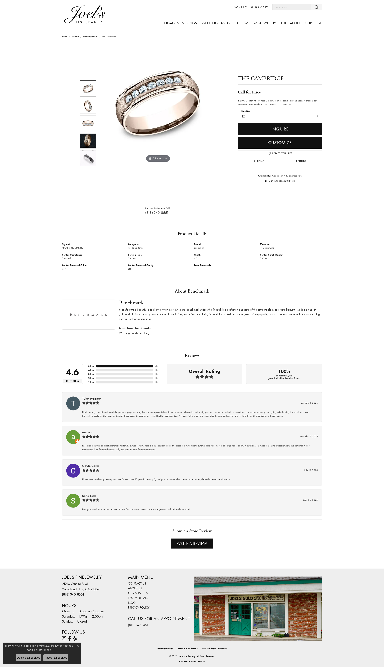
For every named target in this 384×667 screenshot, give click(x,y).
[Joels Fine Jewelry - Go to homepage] (86, 14)
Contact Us (137, 583)
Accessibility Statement (214, 648)
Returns (301, 161)
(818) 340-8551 (157, 212)
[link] (260, 7)
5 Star (91, 366)
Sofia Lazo (89, 496)
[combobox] (291, 7)
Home (64, 36)
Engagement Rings (179, 23)
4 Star (91, 370)
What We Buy (264, 23)
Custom (241, 23)
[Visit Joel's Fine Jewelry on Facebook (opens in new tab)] (69, 638)
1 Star (91, 382)
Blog (132, 603)
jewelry (75, 36)
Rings (147, 333)
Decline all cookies (28, 657)
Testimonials (138, 598)
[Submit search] (316, 7)
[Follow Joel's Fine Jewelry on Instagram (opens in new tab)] (64, 638)
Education (290, 23)
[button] (240, 7)
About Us (135, 588)
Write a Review (192, 543)
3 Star (91, 374)
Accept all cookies (56, 657)
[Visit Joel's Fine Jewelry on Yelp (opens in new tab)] (75, 638)
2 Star (91, 378)
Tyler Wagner (91, 399)
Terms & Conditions (187, 648)
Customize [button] (280, 142)
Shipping (259, 161)
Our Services (138, 593)
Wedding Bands (216, 23)
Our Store (313, 23)
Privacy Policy (138, 607)
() (156, 366)
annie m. (88, 432)
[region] (158, 123)
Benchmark (199, 247)
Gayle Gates (90, 466)
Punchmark (198, 661)
